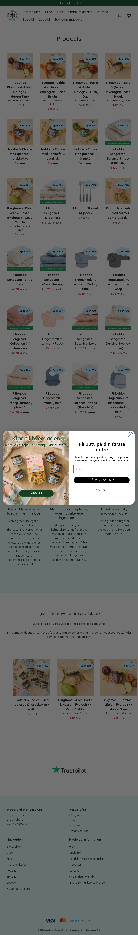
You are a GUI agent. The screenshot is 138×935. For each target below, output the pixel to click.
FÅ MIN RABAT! (102, 480)
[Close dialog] (130, 434)
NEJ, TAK (102, 490)
